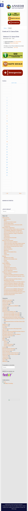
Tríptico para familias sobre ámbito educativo (13, 244)
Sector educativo (7, 247)
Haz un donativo (7, 264)
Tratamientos (7, 236)
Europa (5, 260)
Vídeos (5, 253)
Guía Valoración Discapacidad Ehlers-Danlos (13, 246)
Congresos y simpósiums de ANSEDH (10, 305)
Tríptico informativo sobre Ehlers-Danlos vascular (14, 243)
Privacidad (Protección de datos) (11, 505)
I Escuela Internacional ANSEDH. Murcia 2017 (13, 290)
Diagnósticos (6, 234)
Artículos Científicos (8, 249)
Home (5, 28)
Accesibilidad (16, 507)
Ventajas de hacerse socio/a (10, 267)
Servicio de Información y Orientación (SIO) (13, 224)
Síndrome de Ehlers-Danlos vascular (10, 354)
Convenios (6, 261)
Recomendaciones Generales (10, 237)
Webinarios (6, 250)
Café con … (6, 341)
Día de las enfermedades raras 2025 (11, 314)
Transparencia (7, 226)
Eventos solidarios (8, 345)
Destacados (5, 310)
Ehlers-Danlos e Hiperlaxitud (8, 227)
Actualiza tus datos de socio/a (10, 269)
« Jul (7, 193)
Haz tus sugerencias (8, 270)
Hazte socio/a (7, 266)
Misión (5, 220)
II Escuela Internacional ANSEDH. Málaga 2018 (13, 288)
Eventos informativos (8, 344)
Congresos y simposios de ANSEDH (9, 271)
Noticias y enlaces (7, 273)
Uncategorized (5, 358)
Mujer (3, 338)
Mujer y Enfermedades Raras (10, 251)
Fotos (3, 327)
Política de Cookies (7, 507)
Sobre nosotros (5, 217)
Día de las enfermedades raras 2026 (11, 315)
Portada (4, 347)
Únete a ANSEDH (6, 263)
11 (7, 123)
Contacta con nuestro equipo (10, 222)
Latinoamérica (5, 337)
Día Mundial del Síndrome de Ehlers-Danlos (11, 317)
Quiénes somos (7, 219)
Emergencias (7, 239)
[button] (2, 5)
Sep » (20, 193)
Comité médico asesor (9, 223)
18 (7, 141)
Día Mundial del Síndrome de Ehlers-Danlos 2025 (14, 318)
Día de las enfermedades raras (10, 259)
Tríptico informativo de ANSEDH (10, 241)
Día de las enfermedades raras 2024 (11, 313)
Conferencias (5, 304)
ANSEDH (9, 504)
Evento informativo (14, 43)
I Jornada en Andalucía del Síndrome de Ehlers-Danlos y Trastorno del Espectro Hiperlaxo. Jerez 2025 (14, 276)
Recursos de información (7, 240)
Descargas (4, 308)
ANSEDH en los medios (9, 257)
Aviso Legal (22, 505)
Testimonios (6, 254)
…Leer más (15, 47)
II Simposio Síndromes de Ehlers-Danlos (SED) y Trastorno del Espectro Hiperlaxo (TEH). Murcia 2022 (14, 286)
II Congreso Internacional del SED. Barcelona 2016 (14, 291)
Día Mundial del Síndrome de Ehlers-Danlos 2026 (14, 321)
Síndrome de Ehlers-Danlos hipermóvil (10, 352)
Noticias (4, 256)
